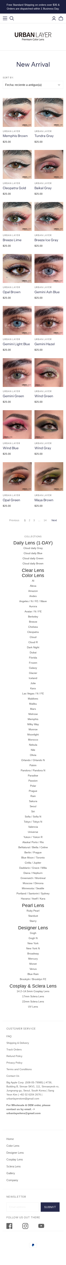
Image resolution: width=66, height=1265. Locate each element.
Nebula (33, 744)
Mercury (33, 958)
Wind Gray (42, 448)
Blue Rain (33, 974)
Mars (33, 708)
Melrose (33, 714)
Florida (33, 657)
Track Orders (14, 1049)
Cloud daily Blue (33, 553)
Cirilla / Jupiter (33, 862)
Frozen (33, 662)
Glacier (33, 673)
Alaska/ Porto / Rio (33, 842)
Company (12, 1180)
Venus (33, 968)
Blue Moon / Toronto (33, 857)
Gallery (10, 1173)
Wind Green (43, 396)
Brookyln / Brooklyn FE (33, 979)
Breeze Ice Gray (46, 240)
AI (33, 580)
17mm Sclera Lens (33, 996)
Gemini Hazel (44, 344)
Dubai (33, 652)
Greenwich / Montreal (33, 878)
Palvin (33, 765)
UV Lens (33, 1006)
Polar (33, 785)
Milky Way (33, 724)
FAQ (9, 1036)
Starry (33, 920)
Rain (33, 796)
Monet (33, 963)
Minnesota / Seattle (33, 888)
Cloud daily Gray (33, 548)
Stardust (33, 915)
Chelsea (33, 626)
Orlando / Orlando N (33, 760)
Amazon (33, 590)
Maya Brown (43, 500)
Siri (33, 811)
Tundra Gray (44, 136)
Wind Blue (11, 448)
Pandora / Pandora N (33, 770)
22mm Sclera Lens (33, 1001)
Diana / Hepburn (33, 872)
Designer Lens (33, 927)
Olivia (33, 755)
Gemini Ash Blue (47, 292)
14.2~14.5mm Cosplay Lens (33, 991)
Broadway (33, 953)
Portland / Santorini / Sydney (33, 893)
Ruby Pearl (33, 910)
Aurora (33, 606)
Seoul (33, 806)
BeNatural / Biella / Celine (33, 847)
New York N (33, 948)
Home (10, 1138)
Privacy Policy (14, 1062)
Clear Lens (33, 570)
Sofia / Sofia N (33, 816)
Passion (33, 780)
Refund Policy (14, 1056)
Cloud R (33, 642)
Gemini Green (13, 396)
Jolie (33, 683)
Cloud (33, 637)
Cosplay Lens (14, 1159)
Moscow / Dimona (33, 883)
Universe (33, 831)
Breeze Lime (12, 240)
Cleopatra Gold (14, 188)
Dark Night (33, 647)
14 (45, 520)
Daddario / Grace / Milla (33, 867)
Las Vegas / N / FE (33, 693)
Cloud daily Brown (33, 563)
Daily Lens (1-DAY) (33, 542)
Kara (33, 688)
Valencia (33, 826)
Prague (33, 790)
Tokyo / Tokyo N (33, 821)
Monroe (33, 729)
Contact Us (12, 1075)
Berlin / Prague (33, 852)
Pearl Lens (33, 905)
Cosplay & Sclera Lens (33, 985)
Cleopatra (33, 631)
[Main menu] (5, 18)
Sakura (33, 801)
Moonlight (33, 734)
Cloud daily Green (33, 558)
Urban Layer (11, 131)
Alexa (33, 585)
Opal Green (11, 500)
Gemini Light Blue (16, 344)
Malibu (33, 703)
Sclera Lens (13, 1166)
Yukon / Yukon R (33, 837)
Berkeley (33, 616)
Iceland (33, 678)
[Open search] (12, 18)
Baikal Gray (43, 188)
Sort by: (8, 77)
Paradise (33, 775)
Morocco (33, 739)
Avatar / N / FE (33, 611)
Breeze (33, 621)
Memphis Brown (15, 136)
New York (32, 943)
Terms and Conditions (19, 1069)
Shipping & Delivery (17, 1042)
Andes (33, 596)
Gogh (33, 933)
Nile (33, 749)
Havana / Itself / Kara (33, 898)
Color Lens (33, 575)
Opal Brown (12, 292)
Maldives (33, 698)
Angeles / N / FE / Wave (33, 601)
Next (54, 520)
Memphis (33, 719)
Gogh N (33, 938)
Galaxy (33, 667)
